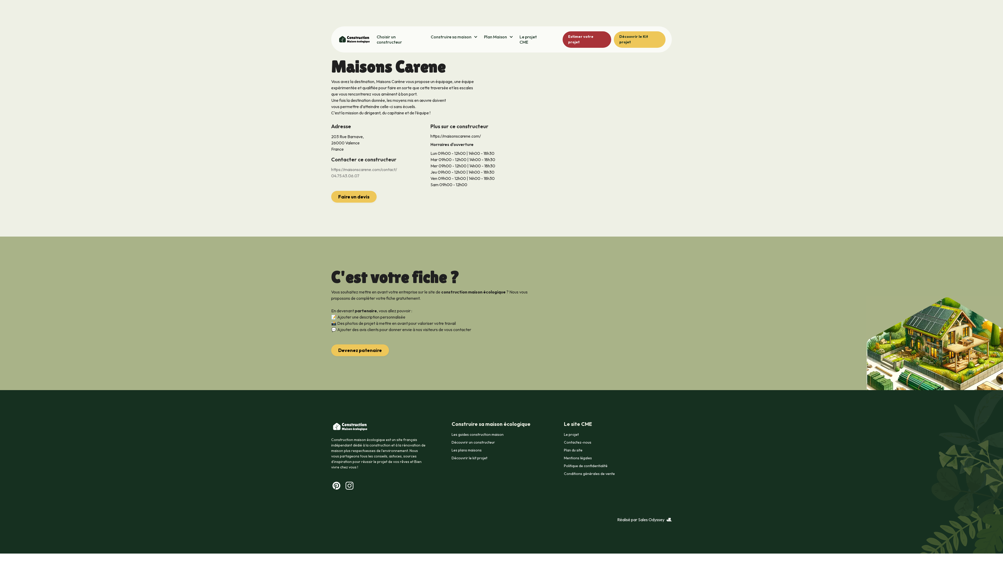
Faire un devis (354, 197)
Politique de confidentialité (586, 465)
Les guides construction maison (478, 434)
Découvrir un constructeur (473, 442)
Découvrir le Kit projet (633, 39)
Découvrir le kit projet (469, 458)
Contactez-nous (577, 442)
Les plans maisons (467, 450)
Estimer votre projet (580, 39)
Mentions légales (578, 458)
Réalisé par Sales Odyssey (640, 519)
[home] (353, 39)
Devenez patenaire (360, 350)
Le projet (571, 434)
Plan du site (573, 450)
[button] (454, 36)
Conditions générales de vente (589, 473)
